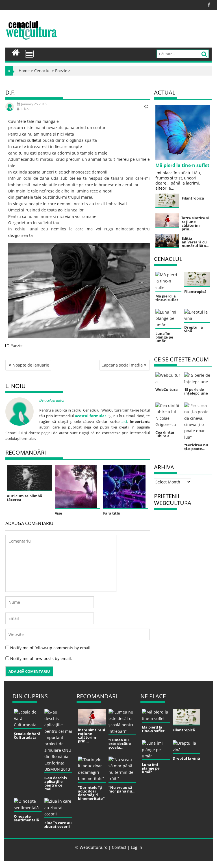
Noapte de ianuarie (30, 365)
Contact (119, 847)
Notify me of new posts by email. (41, 658)
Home (24, 70)
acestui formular (90, 415)
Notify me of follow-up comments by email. (51, 647)
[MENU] (29, 54)
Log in (136, 847)
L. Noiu (26, 108)
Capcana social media (122, 365)
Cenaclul (42, 70)
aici (124, 421)
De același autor (52, 400)
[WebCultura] (15, 52)
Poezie (61, 70)
